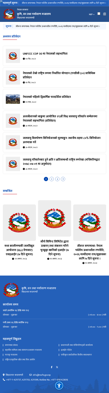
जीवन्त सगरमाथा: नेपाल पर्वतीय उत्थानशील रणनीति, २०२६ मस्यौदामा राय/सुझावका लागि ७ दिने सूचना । (64, 3)
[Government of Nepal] (9, 14)
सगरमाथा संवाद (11, 345)
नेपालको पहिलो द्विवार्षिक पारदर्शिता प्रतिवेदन (47, 97)
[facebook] (51, 367)
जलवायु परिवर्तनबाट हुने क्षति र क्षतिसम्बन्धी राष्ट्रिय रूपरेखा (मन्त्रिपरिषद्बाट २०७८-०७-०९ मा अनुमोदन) (61, 161)
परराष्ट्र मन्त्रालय (11, 355)
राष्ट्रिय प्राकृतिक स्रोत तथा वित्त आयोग (20, 360)
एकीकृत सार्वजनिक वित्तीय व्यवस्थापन (76, 355)
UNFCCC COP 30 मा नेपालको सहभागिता (45, 53)
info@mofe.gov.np (42, 375)
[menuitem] (54, 315)
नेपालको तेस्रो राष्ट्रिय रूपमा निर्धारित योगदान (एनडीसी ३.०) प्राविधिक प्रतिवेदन (59, 75)
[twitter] (57, 367)
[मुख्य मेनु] (104, 14)
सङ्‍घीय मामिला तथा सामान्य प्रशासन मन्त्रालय (23, 350)
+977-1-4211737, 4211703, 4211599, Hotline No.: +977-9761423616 (37, 380)
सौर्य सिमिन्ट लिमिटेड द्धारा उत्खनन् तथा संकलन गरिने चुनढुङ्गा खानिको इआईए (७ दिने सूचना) (54, 248)
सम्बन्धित (7, 191)
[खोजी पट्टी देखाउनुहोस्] (99, 13)
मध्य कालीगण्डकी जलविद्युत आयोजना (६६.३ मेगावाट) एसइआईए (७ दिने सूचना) (19, 250)
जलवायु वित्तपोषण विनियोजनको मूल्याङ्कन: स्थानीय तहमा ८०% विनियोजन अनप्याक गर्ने (61, 140)
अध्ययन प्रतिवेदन (11, 36)
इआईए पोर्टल (66, 350)
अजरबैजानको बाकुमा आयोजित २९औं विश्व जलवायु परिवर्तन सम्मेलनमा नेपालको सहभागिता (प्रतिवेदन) (60, 118)
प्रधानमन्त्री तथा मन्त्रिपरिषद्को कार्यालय (77, 345)
